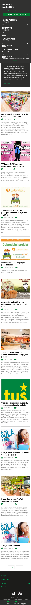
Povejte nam (16, 603)
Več (3, 24)
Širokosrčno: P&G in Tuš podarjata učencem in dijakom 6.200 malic (14, 213)
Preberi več (7, 83)
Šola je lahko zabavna (10, 546)
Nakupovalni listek (23, 604)
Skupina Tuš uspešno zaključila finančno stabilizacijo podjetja (14, 404)
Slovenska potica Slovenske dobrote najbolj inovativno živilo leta (14, 304)
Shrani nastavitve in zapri (14, 11)
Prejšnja (11, 567)
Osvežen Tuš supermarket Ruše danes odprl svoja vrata (14, 115)
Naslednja (19, 567)
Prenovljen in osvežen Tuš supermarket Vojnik (12, 500)
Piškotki (26, 599)
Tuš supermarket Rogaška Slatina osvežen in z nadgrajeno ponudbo (14, 354)
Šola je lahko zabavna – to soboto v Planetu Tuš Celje (15, 454)
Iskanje (8, 603)
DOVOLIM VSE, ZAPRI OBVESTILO (16, 14)
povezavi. (15, 60)
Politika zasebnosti (17, 599)
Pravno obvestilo (7, 599)
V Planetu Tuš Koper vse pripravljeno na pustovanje (12, 165)
